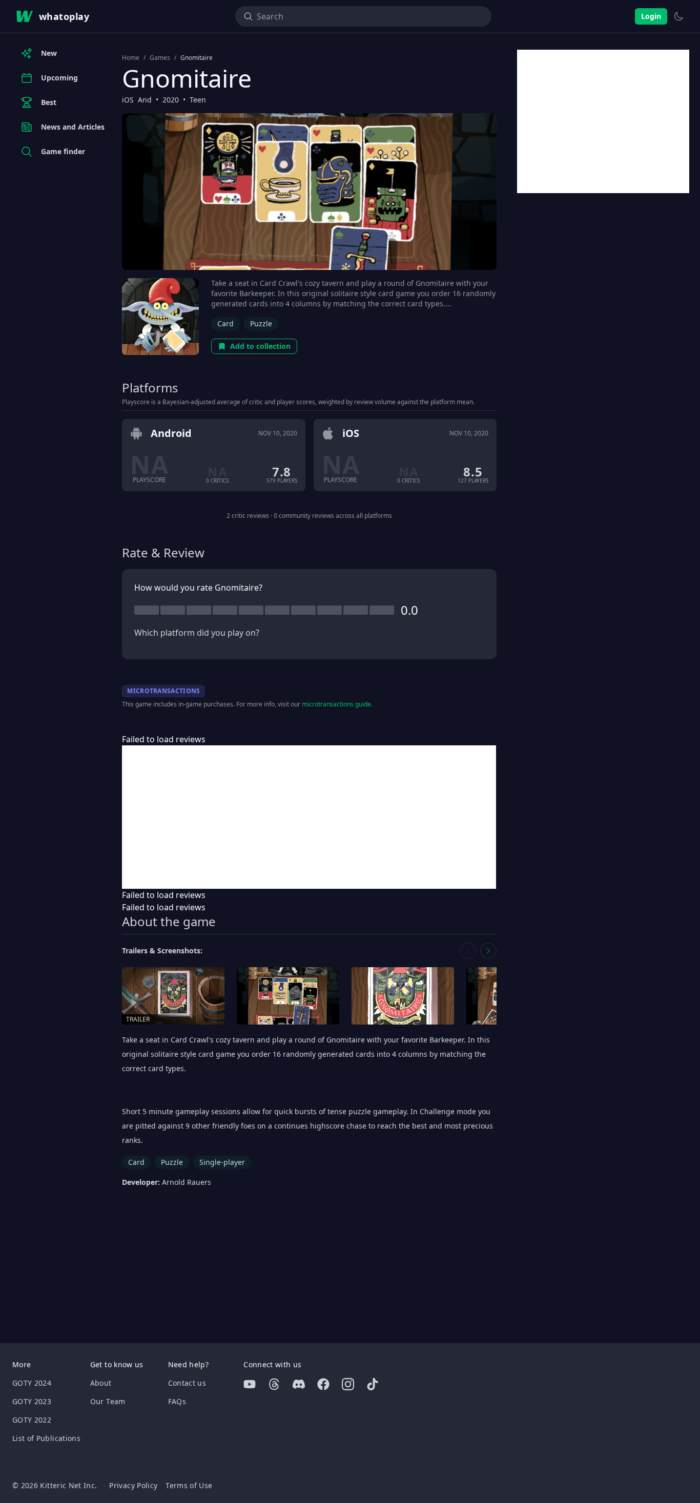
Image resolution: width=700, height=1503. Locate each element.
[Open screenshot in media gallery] (288, 996)
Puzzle (261, 323)
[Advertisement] (309, 817)
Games (160, 58)
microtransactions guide (336, 704)
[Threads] (274, 1384)
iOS (128, 100)
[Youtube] (249, 1384)
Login (651, 16)
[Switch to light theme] (678, 16)
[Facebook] (323, 1384)
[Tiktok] (372, 1384)
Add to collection (260, 346)
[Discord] (299, 1384)
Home (130, 58)
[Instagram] (348, 1384)
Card (225, 323)
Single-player (222, 1162)
